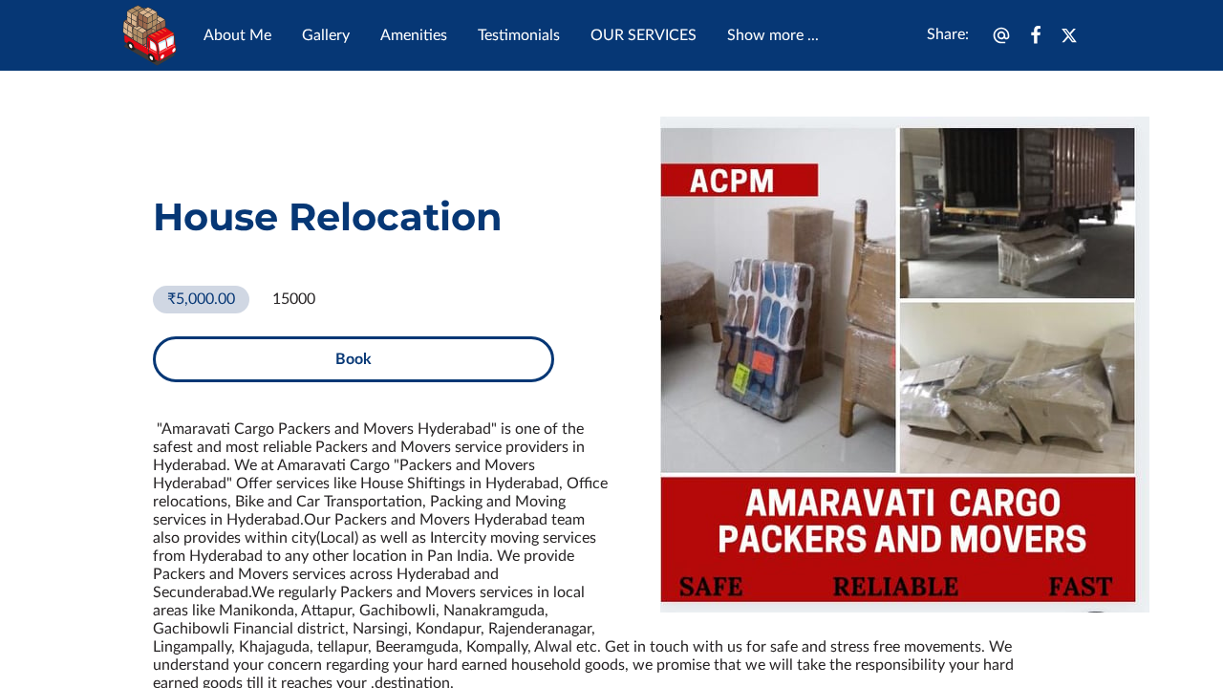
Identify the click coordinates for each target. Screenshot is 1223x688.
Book (353, 359)
